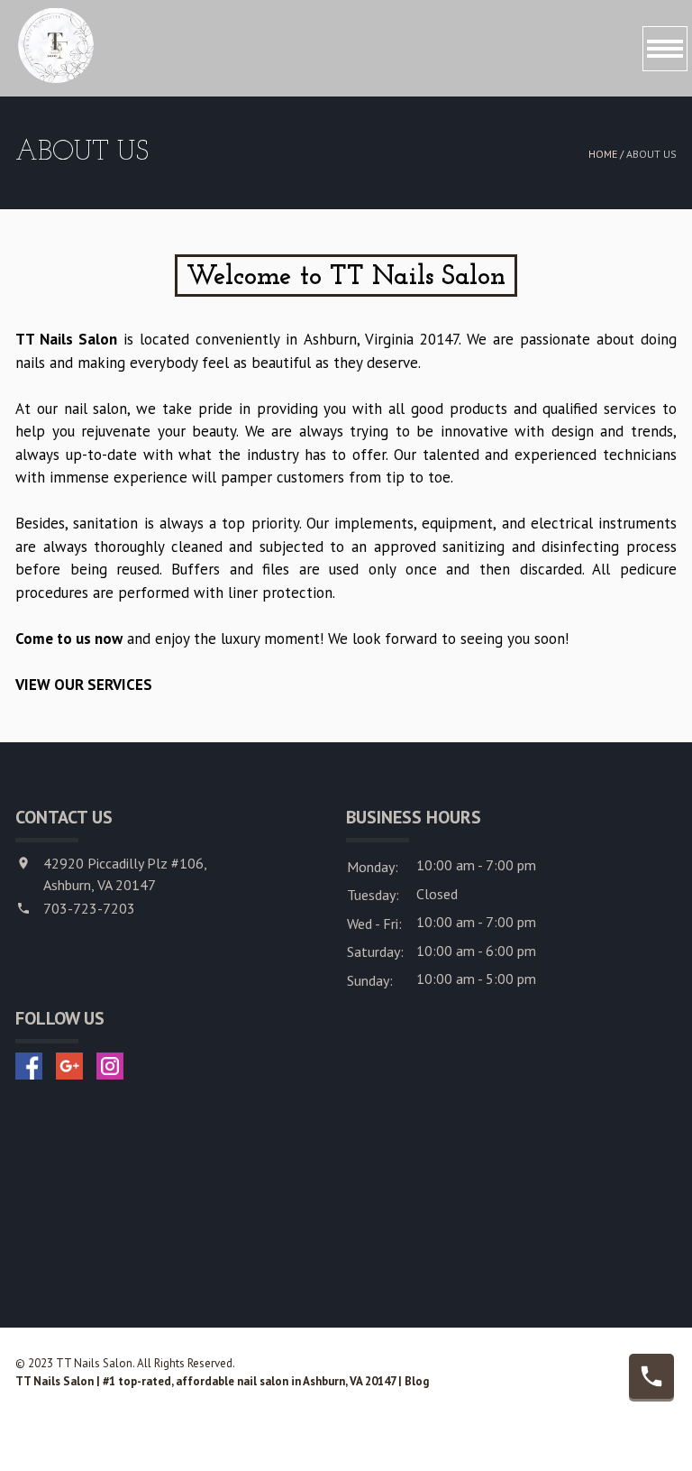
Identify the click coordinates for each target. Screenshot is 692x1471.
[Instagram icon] (109, 1066)
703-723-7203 (89, 908)
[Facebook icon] (28, 1066)
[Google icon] (69, 1066)
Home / (607, 154)
